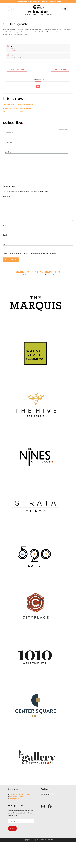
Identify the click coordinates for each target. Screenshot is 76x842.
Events (27, 794)
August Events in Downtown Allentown (17, 108)
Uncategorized (14, 798)
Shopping (21, 796)
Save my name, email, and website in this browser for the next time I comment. (30, 253)
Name (5, 226)
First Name (8, 142)
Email (5, 235)
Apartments (13, 794)
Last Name (8, 152)
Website (6, 244)
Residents (12, 796)
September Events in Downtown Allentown (18, 104)
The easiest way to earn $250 (13, 112)
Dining (21, 794)
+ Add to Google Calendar (17, 69)
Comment (7, 196)
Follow (12, 828)
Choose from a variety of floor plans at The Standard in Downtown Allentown (39, 1)
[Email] (38, 86)
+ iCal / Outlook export (60, 69)
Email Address (10, 132)
